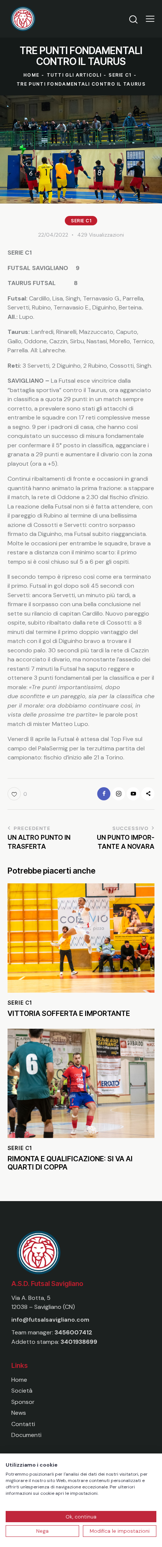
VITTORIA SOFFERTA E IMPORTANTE (69, 1014)
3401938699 (79, 1342)
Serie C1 (120, 75)
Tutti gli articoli (74, 75)
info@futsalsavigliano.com (50, 1320)
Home (31, 75)
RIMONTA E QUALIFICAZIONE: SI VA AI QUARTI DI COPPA (70, 1163)
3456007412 (73, 1332)
